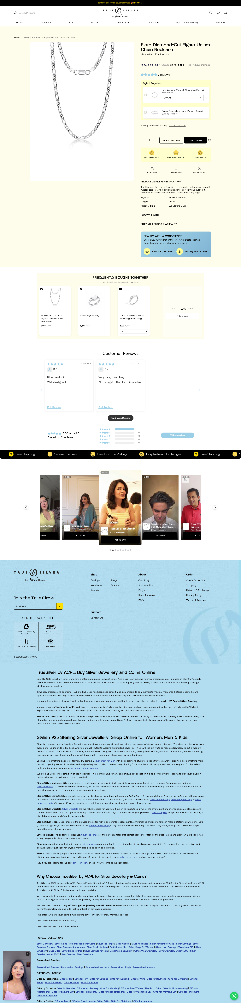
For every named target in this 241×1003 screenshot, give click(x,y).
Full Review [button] (54, 407)
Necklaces (96, 585)
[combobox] (44, 12)
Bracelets (116, 585)
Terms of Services (196, 600)
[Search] (15, 12)
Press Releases (146, 595)
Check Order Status (197, 580)
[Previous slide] (41, 390)
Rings (114, 580)
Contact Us (97, 618)
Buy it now (195, 140)
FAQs (141, 600)
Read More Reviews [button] (120, 418)
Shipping (191, 585)
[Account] (210, 12)
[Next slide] (199, 390)
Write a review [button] (177, 435)
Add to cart (182, 316)
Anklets (95, 590)
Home (17, 37)
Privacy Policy (194, 595)
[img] (55, 364)
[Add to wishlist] (209, 140)
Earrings (95, 580)
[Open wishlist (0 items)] (217, 12)
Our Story (144, 580)
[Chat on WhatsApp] (234, 996)
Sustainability (145, 585)
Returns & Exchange (197, 590)
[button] (149, 74)
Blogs (141, 590)
